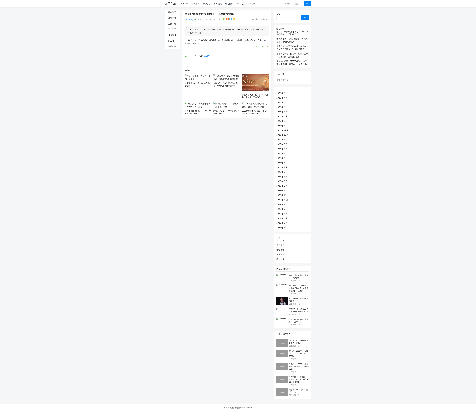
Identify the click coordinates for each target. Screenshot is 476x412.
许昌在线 (170, 3)
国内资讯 (184, 4)
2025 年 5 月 (281, 163)
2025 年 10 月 (282, 139)
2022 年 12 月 (282, 195)
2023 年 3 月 (281, 181)
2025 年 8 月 (281, 149)
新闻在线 (200, 19)
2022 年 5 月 (281, 228)
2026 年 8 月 (281, 93)
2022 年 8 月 (281, 214)
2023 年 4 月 (281, 177)
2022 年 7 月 (281, 218)
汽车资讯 (218, 4)
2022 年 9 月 (281, 209)
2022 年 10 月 (282, 204)
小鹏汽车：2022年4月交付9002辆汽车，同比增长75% (299, 366)
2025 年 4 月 (281, 167)
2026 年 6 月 (281, 102)
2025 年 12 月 (282, 130)
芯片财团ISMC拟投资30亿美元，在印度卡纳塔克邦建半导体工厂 (298, 379)
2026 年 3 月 (281, 116)
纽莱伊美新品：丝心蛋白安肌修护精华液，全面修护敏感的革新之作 (298, 288)
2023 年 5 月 (281, 172)
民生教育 (240, 4)
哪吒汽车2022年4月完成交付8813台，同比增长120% (298, 353)
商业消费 (195, 4)
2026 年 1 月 (281, 126)
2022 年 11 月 (282, 200)
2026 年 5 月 (281, 107)
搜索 (307, 4)
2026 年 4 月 (281, 112)
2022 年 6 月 (281, 223)
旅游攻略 (206, 4)
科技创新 (251, 4)
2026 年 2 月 (281, 121)
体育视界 (229, 4)
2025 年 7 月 (281, 153)
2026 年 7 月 (281, 98)
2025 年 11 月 (282, 135)
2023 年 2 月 (281, 186)
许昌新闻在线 (234, 408)
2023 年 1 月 (281, 191)
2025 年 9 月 (281, 144)
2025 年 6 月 (281, 158)
